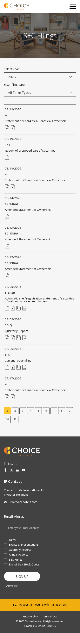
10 (7, 419)
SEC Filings (15, 559)
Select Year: (12, 69)
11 (15, 419)
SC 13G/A (11, 204)
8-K (7, 354)
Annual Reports (18, 554)
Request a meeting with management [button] (43, 604)
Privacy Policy (30, 616)
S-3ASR (10, 292)
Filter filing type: (14, 84)
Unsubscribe (11, 586)
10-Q (8, 325)
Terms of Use (50, 616)
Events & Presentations (23, 544)
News (12, 539)
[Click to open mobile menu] (73, 7)
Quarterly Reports (20, 549)
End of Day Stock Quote (24, 564)
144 (7, 145)
